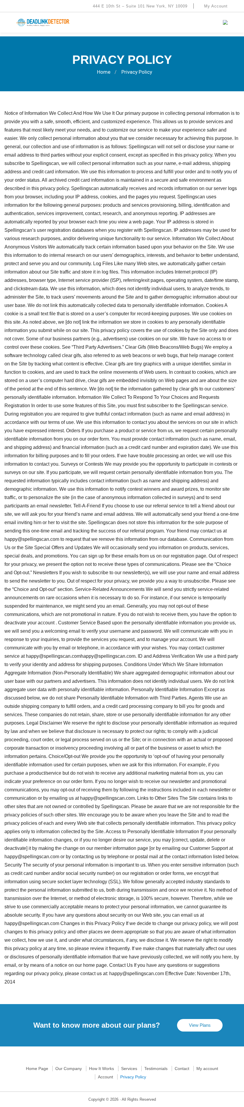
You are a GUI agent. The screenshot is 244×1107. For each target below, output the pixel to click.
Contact (182, 1068)
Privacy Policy (133, 1076)
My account (207, 1068)
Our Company (68, 1068)
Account (105, 1076)
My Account (215, 6)
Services (129, 1068)
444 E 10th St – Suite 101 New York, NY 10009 (139, 6)
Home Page (37, 1068)
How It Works (101, 1068)
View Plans (200, 1025)
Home (103, 72)
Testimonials (156, 1068)
